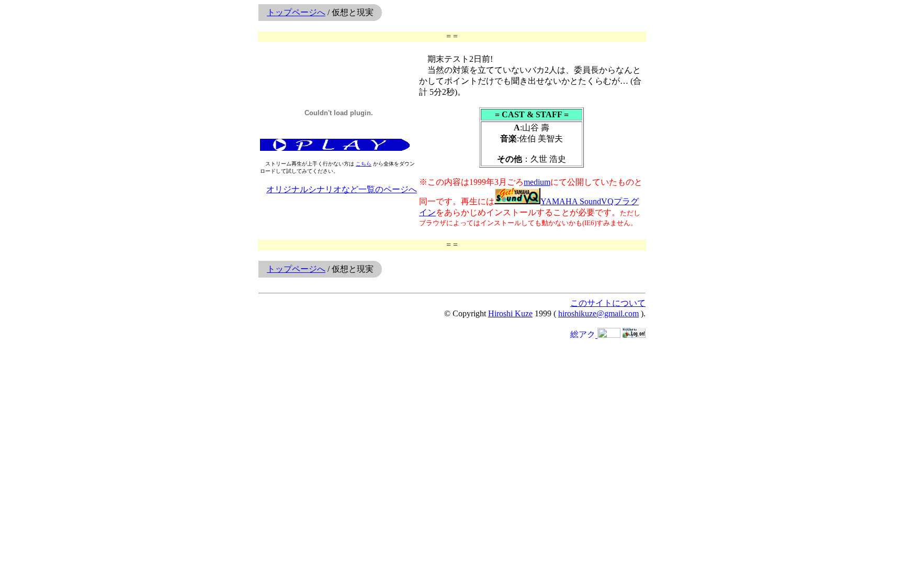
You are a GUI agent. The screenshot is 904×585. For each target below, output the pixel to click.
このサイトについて (608, 303)
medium (537, 182)
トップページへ (296, 12)
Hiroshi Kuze (510, 313)
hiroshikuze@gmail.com (598, 313)
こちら (363, 164)
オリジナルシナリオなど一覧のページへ (341, 189)
